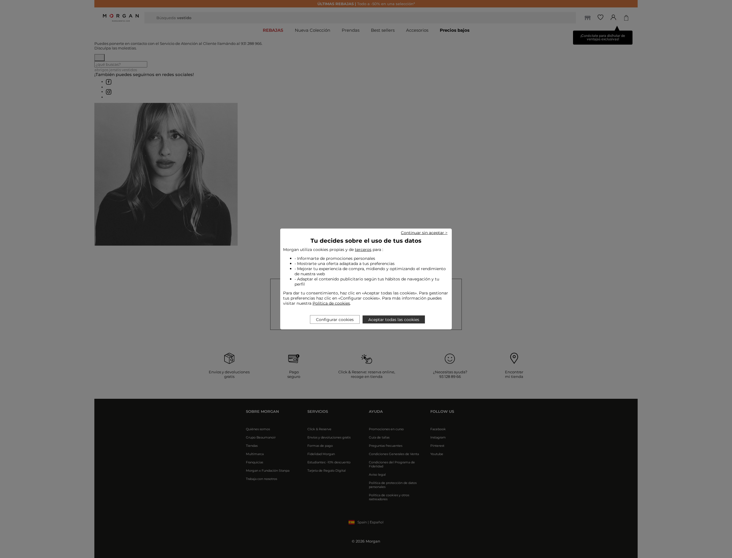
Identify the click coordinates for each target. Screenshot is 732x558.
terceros (363, 249)
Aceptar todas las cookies (393, 319)
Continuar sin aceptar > (424, 232)
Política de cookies (331, 303)
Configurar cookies (335, 319)
